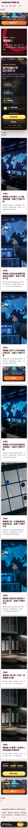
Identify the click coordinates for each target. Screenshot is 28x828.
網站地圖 (23, 812)
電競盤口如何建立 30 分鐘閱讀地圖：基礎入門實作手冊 (14, 199)
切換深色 (20, 6)
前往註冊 (14, 122)
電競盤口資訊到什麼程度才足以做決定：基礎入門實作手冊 (14, 600)
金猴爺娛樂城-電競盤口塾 (10, 2)
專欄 (10, 6)
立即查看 (20, 824)
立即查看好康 (14, 117)
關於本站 (16, 812)
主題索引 (4, 812)
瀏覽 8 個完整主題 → (8, 52)
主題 (6, 6)
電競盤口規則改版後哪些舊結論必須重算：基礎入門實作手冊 (14, 276)
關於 (14, 6)
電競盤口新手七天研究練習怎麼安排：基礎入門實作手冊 (14, 352)
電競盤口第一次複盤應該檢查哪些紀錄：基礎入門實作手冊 (14, 523)
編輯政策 (10, 812)
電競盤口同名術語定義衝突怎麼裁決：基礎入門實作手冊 (14, 447)
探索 (3, 6)
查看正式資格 (14, 773)
